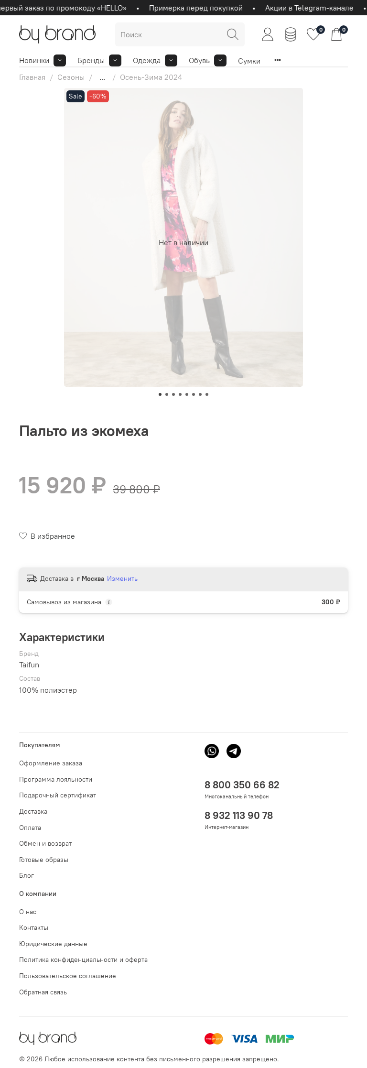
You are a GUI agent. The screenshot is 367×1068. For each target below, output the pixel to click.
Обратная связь (43, 992)
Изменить (122, 578)
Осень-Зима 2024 (151, 77)
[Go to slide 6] (193, 394)
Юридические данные (53, 943)
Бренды (91, 60)
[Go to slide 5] (186, 394)
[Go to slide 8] (206, 394)
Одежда (147, 60)
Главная (32, 77)
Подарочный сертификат (57, 795)
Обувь (199, 60)
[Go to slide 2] (166, 394)
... (102, 77)
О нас (27, 911)
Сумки (249, 60)
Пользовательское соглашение (67, 975)
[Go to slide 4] (180, 394)
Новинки (34, 60)
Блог (26, 875)
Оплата (30, 827)
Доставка (33, 811)
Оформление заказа (50, 763)
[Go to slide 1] (160, 394)
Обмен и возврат (45, 843)
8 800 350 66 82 (242, 784)
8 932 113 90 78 (239, 815)
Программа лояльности (55, 779)
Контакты (33, 927)
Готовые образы (43, 859)
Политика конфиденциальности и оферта (83, 959)
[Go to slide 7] (200, 394)
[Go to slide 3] (173, 394)
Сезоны (71, 77)
